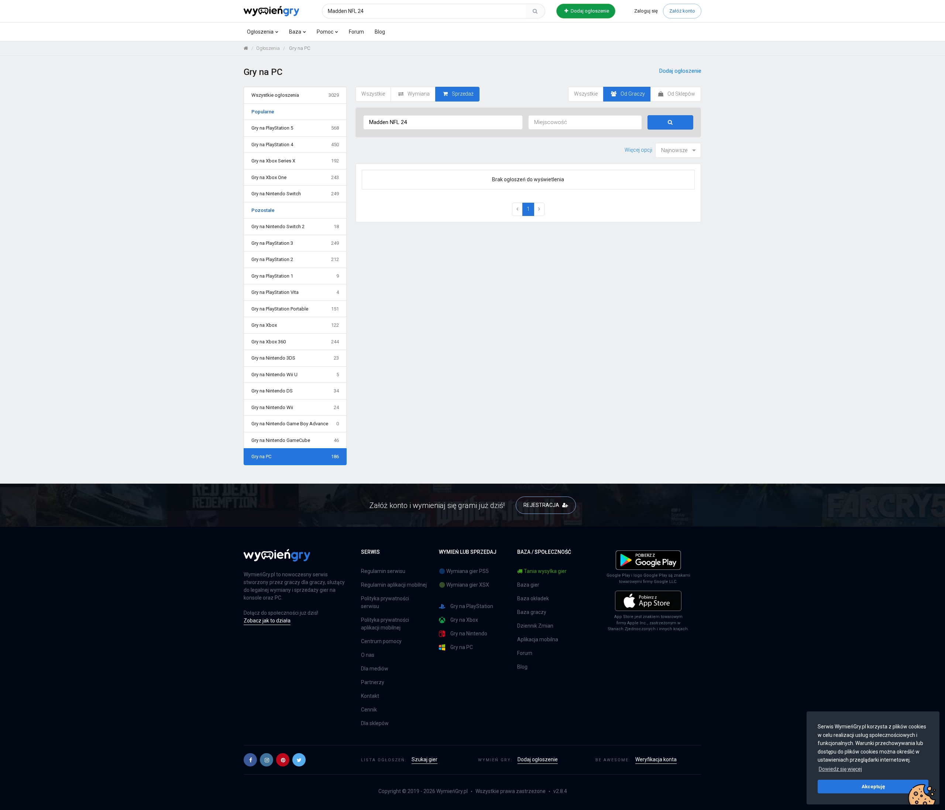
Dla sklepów (375, 723)
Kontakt (370, 696)
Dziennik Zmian (535, 626)
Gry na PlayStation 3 (295, 243)
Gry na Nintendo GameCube (295, 440)
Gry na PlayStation (471, 606)
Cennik (369, 710)
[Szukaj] (535, 11)
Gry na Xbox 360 (295, 341)
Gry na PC (295, 456)
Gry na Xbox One (295, 177)
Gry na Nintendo (468, 633)
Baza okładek (533, 598)
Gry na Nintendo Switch (295, 193)
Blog (380, 32)
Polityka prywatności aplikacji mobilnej (385, 624)
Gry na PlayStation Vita (295, 292)
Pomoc (325, 32)
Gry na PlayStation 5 (295, 128)
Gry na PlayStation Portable (295, 309)
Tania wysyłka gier (545, 571)
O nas (367, 655)
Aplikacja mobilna (537, 639)
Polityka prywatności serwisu (385, 602)
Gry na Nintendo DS (295, 391)
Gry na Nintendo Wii (295, 407)
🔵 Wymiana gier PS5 (464, 571)
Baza (295, 32)
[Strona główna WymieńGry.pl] (246, 48)
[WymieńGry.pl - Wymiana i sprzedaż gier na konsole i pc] (271, 10)
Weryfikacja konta (656, 759)
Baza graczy (531, 612)
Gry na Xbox (295, 325)
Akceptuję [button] (873, 786)
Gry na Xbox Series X (295, 161)
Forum (356, 32)
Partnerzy (372, 682)
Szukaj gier (424, 759)
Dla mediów (374, 669)
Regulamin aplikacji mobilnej (394, 585)
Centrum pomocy (381, 641)
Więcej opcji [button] (638, 150)
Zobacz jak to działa (267, 621)
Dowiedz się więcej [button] (840, 769)
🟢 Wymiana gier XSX (464, 585)
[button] (250, 759)
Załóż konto (682, 11)
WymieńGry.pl (452, 791)
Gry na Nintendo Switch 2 (295, 226)
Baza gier (528, 585)
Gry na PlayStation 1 (295, 276)
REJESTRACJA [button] (541, 505)
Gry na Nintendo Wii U (295, 374)
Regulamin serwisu (383, 571)
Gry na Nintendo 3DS (295, 358)
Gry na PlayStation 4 (295, 144)
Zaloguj (646, 11)
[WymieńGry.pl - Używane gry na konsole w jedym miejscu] (277, 559)
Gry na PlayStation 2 (295, 259)
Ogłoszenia (260, 32)
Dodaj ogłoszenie (589, 11)
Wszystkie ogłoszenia (295, 95)
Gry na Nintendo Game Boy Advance (295, 423)
